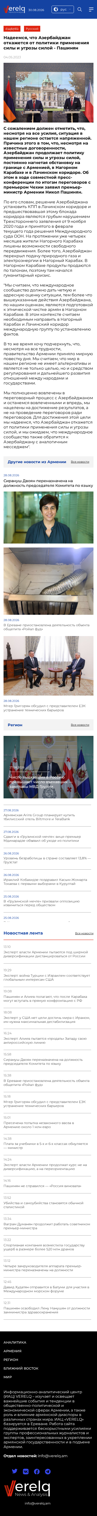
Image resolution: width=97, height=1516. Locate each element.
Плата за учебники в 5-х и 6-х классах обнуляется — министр (46, 1146)
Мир (8, 1377)
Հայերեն (12, 28)
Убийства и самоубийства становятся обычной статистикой (44, 1205)
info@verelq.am (38, 1503)
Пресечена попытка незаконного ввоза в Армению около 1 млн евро (39, 1125)
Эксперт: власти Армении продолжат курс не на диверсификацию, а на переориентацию (45, 1167)
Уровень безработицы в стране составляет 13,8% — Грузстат (47, 860)
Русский (32, 28)
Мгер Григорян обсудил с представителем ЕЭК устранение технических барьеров (45, 1104)
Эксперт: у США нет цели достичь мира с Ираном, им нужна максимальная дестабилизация (47, 1020)
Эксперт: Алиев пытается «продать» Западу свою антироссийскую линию (45, 1041)
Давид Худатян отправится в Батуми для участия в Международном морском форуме (46, 1289)
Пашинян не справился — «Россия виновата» (42, 1186)
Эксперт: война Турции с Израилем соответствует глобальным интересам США (47, 978)
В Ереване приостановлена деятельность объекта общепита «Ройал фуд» (46, 1083)
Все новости (84, 933)
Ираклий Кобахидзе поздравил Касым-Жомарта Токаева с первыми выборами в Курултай (45, 882)
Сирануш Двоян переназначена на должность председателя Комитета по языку (43, 1062)
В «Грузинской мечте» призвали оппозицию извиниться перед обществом (42, 903)
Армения (12, 1351)
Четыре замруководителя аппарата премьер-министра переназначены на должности (43, 1268)
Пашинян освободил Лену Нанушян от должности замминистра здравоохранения (47, 1310)
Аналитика (15, 1342)
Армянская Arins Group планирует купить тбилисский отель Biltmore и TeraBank (39, 817)
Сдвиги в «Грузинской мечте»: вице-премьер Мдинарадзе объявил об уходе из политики (42, 839)
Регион (11, 1360)
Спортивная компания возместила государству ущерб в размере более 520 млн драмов (44, 1247)
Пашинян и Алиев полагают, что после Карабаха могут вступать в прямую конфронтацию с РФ (45, 999)
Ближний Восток (21, 1368)
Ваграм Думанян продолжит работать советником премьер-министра (47, 1226)
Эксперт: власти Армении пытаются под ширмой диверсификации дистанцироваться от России (46, 954)
